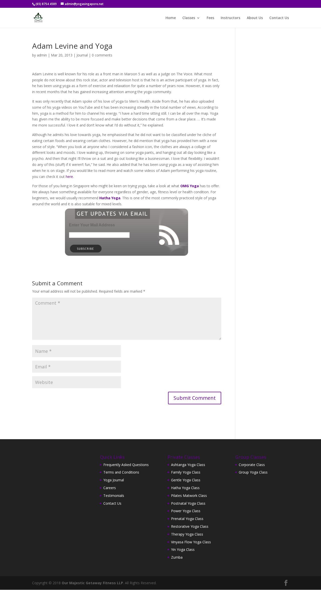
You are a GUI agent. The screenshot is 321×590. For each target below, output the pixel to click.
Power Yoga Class (185, 510)
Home (171, 18)
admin (42, 55)
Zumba (177, 557)
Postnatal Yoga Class (188, 503)
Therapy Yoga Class (187, 534)
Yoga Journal (113, 480)
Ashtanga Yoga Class (188, 464)
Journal (82, 55)
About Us (255, 18)
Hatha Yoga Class (185, 487)
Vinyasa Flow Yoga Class (191, 542)
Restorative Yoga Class (189, 526)
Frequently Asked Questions (126, 464)
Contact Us (279, 18)
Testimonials (113, 495)
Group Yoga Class (253, 472)
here (69, 176)
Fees (210, 18)
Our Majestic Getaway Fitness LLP (92, 582)
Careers (109, 487)
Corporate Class (252, 464)
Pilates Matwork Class (189, 495)
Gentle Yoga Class (185, 480)
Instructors (230, 18)
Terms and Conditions (121, 472)
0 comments (102, 55)
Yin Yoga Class (183, 549)
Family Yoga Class (185, 472)
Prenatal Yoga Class (187, 518)
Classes (188, 18)
